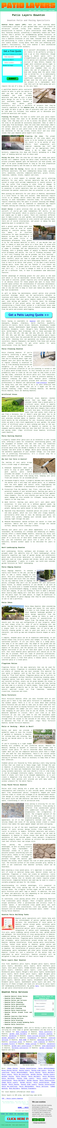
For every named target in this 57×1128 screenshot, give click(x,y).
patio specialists (29, 918)
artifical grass (15, 1042)
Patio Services (42, 1086)
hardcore (5, 152)
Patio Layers (7, 1074)
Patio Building (48, 1076)
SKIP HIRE (22, 1040)
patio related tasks (45, 950)
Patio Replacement (26, 1086)
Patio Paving (35, 1072)
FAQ (15, 1113)
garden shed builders (18, 1034)
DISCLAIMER (52, 10)
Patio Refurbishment (46, 1068)
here (37, 986)
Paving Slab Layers (38, 1070)
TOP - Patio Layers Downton (12, 1098)
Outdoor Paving (8, 1076)
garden (30, 26)
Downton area (29, 107)
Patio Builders (48, 1072)
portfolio (28, 105)
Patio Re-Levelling (21, 1074)
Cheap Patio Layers (10, 1082)
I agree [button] (35, 1119)
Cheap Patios (12, 1068)
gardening (12, 1036)
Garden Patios (25, 1082)
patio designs (22, 901)
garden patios (46, 920)
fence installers (45, 1032)
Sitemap (3, 1113)
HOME (30, 10)
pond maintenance (48, 1046)
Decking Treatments (28, 1088)
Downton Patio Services (15, 992)
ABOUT (39, 10)
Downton (32, 321)
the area (32, 125)
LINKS (34, 10)
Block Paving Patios (9, 1070)
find (7, 964)
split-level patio (47, 656)
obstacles (9, 131)
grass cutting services (36, 1036)
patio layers (50, 335)
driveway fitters (8, 1044)
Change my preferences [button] (39, 1122)
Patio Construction (47, 1080)
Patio (4, 321)
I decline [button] (41, 1119)
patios (45, 64)
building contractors (20, 1048)
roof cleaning (39, 1042)
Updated (11, 1113)
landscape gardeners (45, 1040)
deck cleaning (21, 1032)
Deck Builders (14, 1088)
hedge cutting (31, 1044)
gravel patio (17, 286)
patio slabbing (17, 932)
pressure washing (45, 1034)
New (7, 1113)
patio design (7, 99)
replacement (45, 82)
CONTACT (45, 10)
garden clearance (46, 1048)
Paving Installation (28, 1068)
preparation (50, 163)
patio (28, 30)
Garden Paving (36, 1074)
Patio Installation (41, 1082)
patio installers (22, 954)
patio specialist (29, 652)
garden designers (8, 1038)
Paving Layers (24, 1070)
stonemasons (32, 1038)
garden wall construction (21, 1046)
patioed (17, 123)
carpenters (51, 1044)
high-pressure (41, 382)
